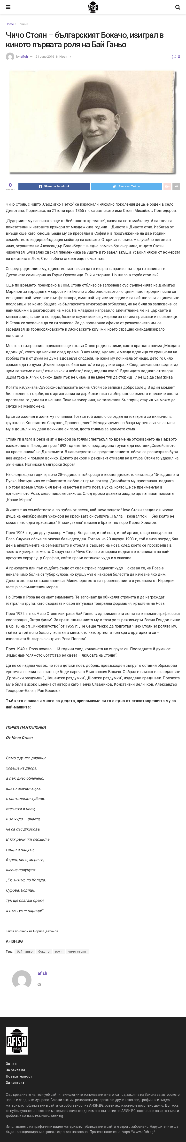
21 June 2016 (45, 56)
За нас (11, 1064)
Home (10, 24)
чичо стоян (77, 951)
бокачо (44, 951)
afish (24, 56)
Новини (23, 24)
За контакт (15, 1083)
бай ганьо (25, 951)
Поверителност (19, 1076)
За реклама (15, 1070)
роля (59, 951)
